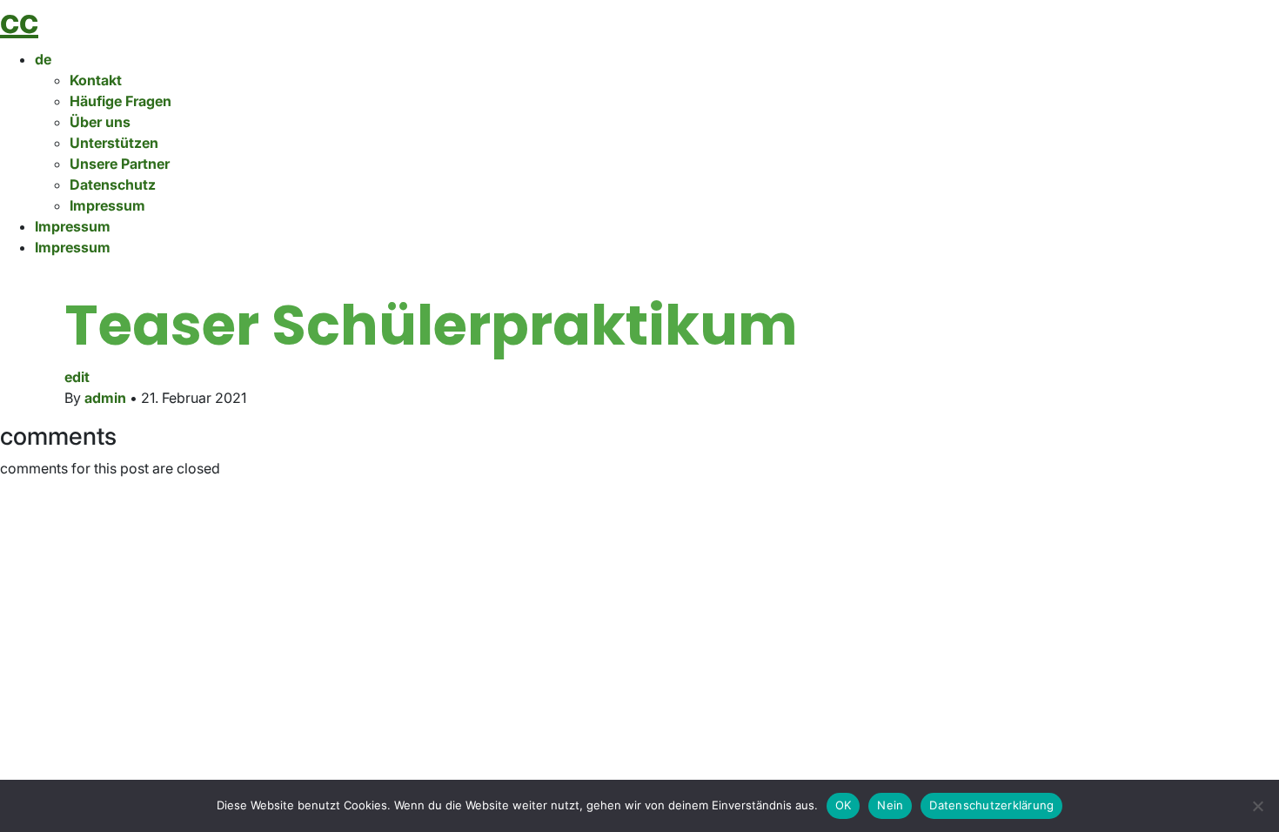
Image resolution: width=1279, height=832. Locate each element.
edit (77, 377)
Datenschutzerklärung (991, 805)
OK (843, 805)
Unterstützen (114, 142)
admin (105, 397)
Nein (890, 805)
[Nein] (1257, 806)
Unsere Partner (120, 163)
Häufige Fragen (120, 101)
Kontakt (96, 80)
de (43, 59)
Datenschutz (113, 184)
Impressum (107, 205)
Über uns (100, 122)
